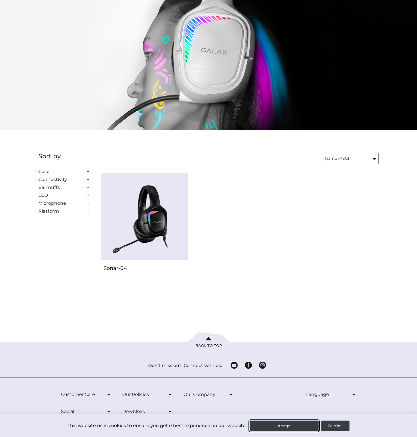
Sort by (49, 156)
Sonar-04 (115, 268)
